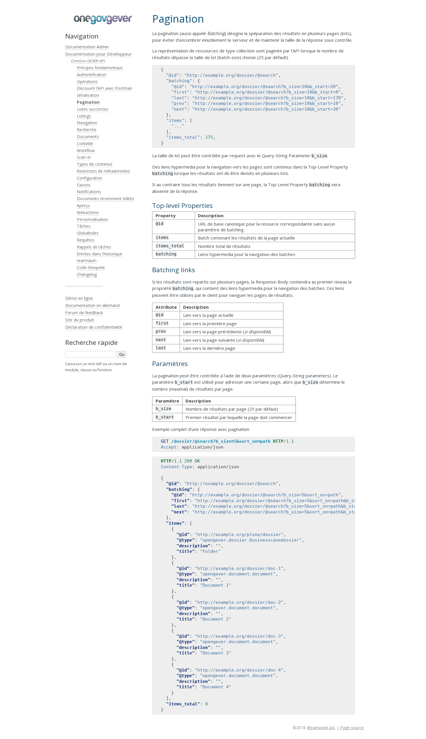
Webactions (88, 212)
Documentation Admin (87, 47)
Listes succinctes (92, 109)
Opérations (87, 81)
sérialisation (88, 95)
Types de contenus (94, 164)
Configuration (89, 178)
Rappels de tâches (94, 247)
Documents (88, 136)
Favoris (83, 185)
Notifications (89, 191)
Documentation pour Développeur (98, 54)
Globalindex (88, 233)
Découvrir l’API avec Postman (104, 88)
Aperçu (83, 205)
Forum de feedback (84, 312)
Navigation (87, 122)
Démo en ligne (79, 298)
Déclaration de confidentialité (93, 327)
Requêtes (85, 240)
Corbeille (85, 143)
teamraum (87, 260)
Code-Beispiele (91, 267)
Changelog (87, 274)
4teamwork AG (321, 727)
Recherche (87, 129)
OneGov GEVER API (88, 60)
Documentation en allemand (92, 305)
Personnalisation (92, 219)
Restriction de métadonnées (103, 171)
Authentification (91, 74)
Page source (352, 727)
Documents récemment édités (105, 198)
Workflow (86, 150)
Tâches (83, 226)
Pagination (88, 102)
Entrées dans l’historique (99, 254)
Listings (84, 116)
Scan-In (84, 157)
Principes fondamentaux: (100, 67)
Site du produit (79, 320)
